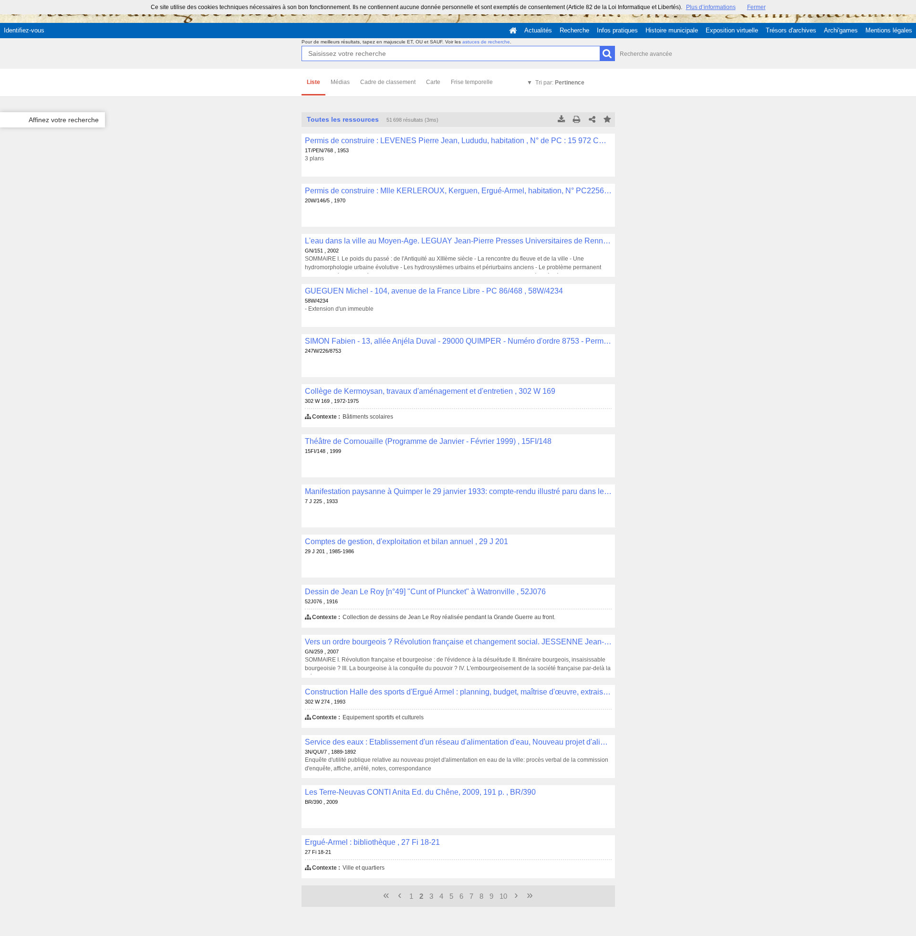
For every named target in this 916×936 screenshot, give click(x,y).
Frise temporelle (472, 82)
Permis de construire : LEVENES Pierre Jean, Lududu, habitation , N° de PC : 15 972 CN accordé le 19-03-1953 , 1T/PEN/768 (458, 141)
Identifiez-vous (24, 30)
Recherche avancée (646, 54)
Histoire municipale (671, 30)
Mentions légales (888, 30)
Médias (340, 82)
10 (503, 896)
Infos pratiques (617, 30)
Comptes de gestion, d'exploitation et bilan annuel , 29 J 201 (406, 541)
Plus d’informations (711, 7)
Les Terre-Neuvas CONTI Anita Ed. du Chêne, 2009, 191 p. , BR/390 (420, 792)
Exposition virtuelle (732, 30)
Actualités (538, 30)
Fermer (756, 7)
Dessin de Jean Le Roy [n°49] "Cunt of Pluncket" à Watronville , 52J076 (425, 592)
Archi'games (841, 30)
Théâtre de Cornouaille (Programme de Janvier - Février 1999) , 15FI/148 (428, 441)
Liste (313, 82)
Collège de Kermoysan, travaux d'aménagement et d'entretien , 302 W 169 (430, 391)
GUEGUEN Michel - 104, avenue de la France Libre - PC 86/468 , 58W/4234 (434, 291)
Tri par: (559, 82)
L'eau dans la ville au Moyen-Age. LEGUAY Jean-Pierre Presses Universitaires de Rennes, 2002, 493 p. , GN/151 (458, 241)
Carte (433, 82)
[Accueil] (512, 30)
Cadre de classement (388, 82)
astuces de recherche (486, 41)
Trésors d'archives (791, 30)
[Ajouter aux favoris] (607, 119)
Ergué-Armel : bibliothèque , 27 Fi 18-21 (372, 842)
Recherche (574, 30)
